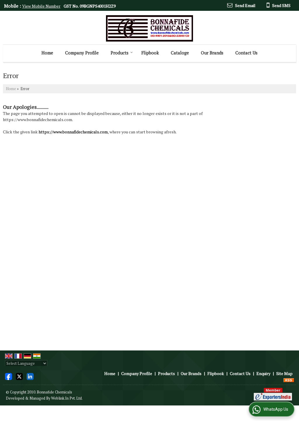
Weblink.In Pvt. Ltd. (67, 398)
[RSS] (289, 379)
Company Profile (82, 53)
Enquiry (263, 373)
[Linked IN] (30, 376)
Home (47, 53)
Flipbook (150, 53)
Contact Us (246, 53)
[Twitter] (19, 376)
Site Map (284, 373)
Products (119, 53)
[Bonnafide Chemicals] (149, 28)
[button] (41, 6)
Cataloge (180, 53)
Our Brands (212, 53)
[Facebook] (8, 376)
